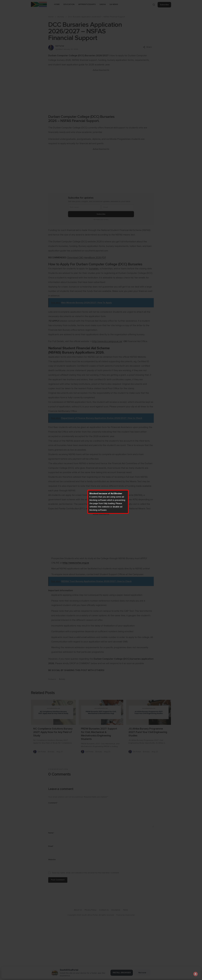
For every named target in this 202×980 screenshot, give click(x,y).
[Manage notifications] (195, 974)
